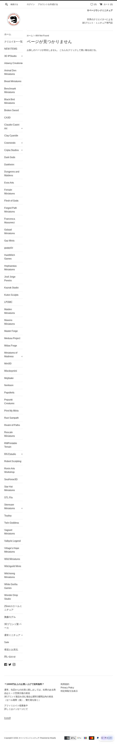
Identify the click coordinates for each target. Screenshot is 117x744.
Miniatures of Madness (13, 355)
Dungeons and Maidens (11, 173)
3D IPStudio (13, 56)
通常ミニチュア (13, 635)
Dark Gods (9, 157)
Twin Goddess (11, 523)
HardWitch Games (9, 257)
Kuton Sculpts (11, 295)
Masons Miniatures (9, 322)
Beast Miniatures (12, 81)
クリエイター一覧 (13, 41)
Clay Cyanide (11, 135)
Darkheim (9, 164)
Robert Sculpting (12, 461)
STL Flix (8, 497)
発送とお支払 (11, 649)
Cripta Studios (13, 150)
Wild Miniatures (12, 559)
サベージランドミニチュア (29, 738)
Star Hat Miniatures (9, 488)
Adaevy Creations (13, 63)
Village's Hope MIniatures (11, 550)
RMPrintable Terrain (10, 445)
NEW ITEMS (10, 49)
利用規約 (65, 684)
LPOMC (8, 302)
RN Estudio (13, 454)
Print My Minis (11, 410)
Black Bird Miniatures (9, 101)
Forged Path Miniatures (10, 210)
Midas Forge (10, 345)
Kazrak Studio (11, 287)
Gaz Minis (9, 240)
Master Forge (11, 331)
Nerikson (8, 385)
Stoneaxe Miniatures (13, 506)
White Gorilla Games (10, 586)
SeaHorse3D (11, 479)
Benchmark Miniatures (10, 90)
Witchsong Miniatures (9, 575)
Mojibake (9, 378)
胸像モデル (10, 617)
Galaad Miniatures (9, 231)
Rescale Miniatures (9, 434)
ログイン (31, 4)
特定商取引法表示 (69, 691)
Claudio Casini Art (13, 127)
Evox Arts (9, 182)
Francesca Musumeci (9, 221)
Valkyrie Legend (12, 541)
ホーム (7, 34)
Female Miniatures (9, 192)
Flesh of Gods (11, 200)
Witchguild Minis (12, 566)
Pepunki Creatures (9, 401)
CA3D (7, 117)
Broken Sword (11, 110)
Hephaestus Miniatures (10, 268)
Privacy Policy (67, 687)
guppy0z (8, 248)
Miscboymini (10, 371)
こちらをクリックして (70, 50)
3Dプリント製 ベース (13, 626)
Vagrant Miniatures (9, 532)
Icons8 (7, 718)
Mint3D (8, 363)
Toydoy (8, 515)
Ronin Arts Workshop (9, 470)
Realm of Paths (12, 425)
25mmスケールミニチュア (13, 608)
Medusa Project (12, 338)
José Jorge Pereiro (9, 279)
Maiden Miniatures (9, 311)
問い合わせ (10, 656)
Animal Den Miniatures (10, 72)
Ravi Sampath (11, 418)
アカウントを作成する (48, 4)
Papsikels (9, 392)
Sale (6, 642)
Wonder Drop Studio (11, 597)
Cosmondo (13, 143)
